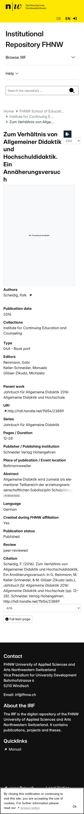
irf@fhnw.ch (25, 694)
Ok (74, 806)
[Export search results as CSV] (68, 134)
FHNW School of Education (41, 111)
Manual (14, 749)
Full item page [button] (19, 619)
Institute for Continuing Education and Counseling (31, 116)
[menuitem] (42, 57)
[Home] (26, 6)
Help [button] (10, 73)
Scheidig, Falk (15, 295)
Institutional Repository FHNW (34, 39)
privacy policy (30, 808)
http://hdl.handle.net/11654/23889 (36, 411)
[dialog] (42, 801)
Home (9, 111)
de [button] (59, 18)
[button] (74, 18)
